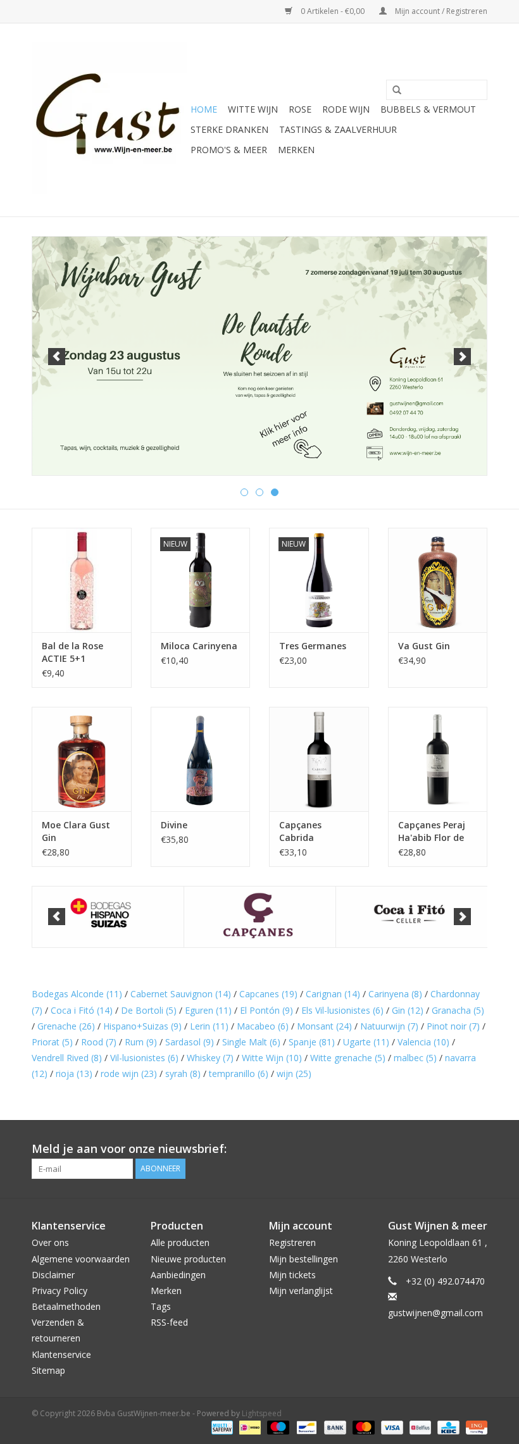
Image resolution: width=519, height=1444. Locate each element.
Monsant (324, 1026)
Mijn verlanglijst (301, 1291)
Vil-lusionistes (144, 1058)
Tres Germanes (312, 646)
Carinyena (395, 994)
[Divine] (201, 759)
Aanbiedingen (178, 1275)
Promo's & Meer (229, 150)
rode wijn (129, 1073)
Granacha (458, 1010)
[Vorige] (56, 356)
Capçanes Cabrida (300, 831)
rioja (74, 1073)
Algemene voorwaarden (81, 1259)
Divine (174, 825)
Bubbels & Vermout (428, 109)
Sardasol (189, 1042)
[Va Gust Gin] (438, 580)
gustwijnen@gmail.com (435, 1313)
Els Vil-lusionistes (342, 1010)
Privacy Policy (59, 1291)
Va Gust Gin (424, 646)
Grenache (66, 1026)
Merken (296, 150)
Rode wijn (346, 109)
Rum (141, 1042)
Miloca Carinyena (199, 646)
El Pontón (266, 1010)
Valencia (423, 1042)
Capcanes (268, 994)
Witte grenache (347, 1058)
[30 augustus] (259, 356)
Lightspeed (262, 1413)
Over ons (50, 1242)
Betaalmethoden (66, 1306)
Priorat (52, 1042)
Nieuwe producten (188, 1259)
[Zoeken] (392, 90)
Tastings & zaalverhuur (338, 129)
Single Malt (251, 1042)
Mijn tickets (292, 1275)
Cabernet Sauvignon (180, 994)
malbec (415, 1058)
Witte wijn (253, 109)
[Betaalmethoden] (221, 1426)
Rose (300, 109)
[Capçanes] (259, 917)
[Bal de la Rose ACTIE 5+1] (82, 580)
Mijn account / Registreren (440, 11)
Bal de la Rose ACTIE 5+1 (72, 652)
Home (204, 109)
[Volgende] (462, 356)
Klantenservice (61, 1354)
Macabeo (263, 1026)
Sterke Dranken (229, 129)
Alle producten (180, 1242)
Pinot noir (453, 1026)
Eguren (208, 1010)
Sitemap (48, 1370)
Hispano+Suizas (142, 1026)
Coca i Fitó (82, 1010)
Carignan (333, 994)
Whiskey (210, 1058)
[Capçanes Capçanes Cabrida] (319, 759)
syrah (183, 1073)
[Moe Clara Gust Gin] (82, 759)
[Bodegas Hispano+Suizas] (108, 917)
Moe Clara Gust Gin (76, 831)
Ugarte (366, 1042)
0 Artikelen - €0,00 (332, 11)
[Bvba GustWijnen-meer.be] (109, 119)
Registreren (292, 1242)
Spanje (312, 1042)
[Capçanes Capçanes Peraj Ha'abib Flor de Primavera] (438, 759)
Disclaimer (53, 1275)
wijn (294, 1073)
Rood (98, 1042)
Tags (161, 1306)
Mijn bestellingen (303, 1259)
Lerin (209, 1026)
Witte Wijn (272, 1058)
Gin (407, 1010)
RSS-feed (169, 1322)
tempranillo (238, 1073)
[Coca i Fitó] (411, 917)
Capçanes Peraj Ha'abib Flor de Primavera (431, 831)
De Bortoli (149, 1010)
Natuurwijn (389, 1026)
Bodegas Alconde (77, 994)
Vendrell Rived (67, 1058)
